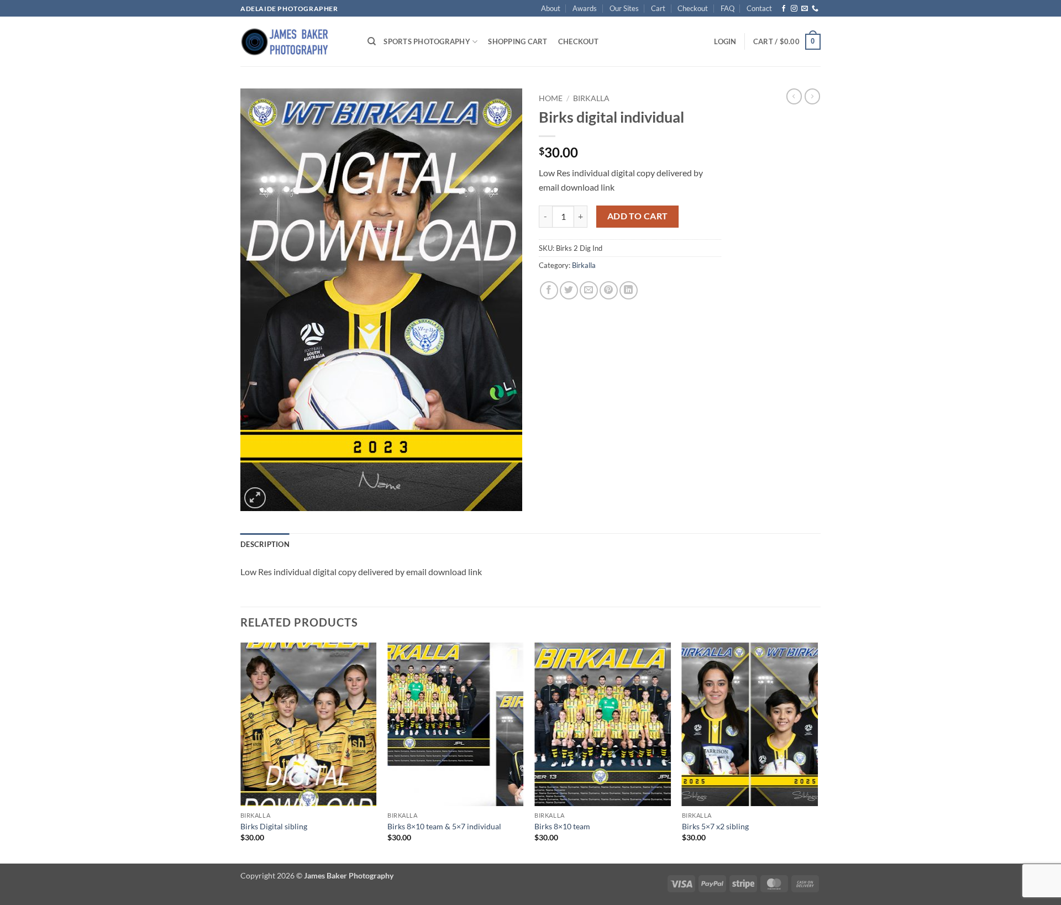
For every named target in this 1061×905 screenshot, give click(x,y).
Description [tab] (265, 544)
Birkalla (591, 98)
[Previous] (241, 751)
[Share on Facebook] (549, 290)
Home (551, 98)
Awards (584, 8)
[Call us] (815, 9)
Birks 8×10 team (562, 826)
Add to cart (637, 216)
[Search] (371, 41)
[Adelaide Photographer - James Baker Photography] (295, 41)
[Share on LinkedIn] (628, 290)
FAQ (727, 8)
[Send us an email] (804, 9)
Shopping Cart (517, 41)
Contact (759, 8)
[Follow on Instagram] (794, 9)
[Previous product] (812, 96)
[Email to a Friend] (589, 290)
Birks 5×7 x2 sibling (715, 826)
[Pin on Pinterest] (609, 290)
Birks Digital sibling (273, 826)
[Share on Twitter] (569, 290)
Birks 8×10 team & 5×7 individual (444, 826)
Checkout (692, 8)
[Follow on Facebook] (783, 9)
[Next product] (794, 96)
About (550, 8)
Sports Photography (427, 41)
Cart (658, 8)
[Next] (817, 751)
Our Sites (624, 8)
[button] (725, 41)
